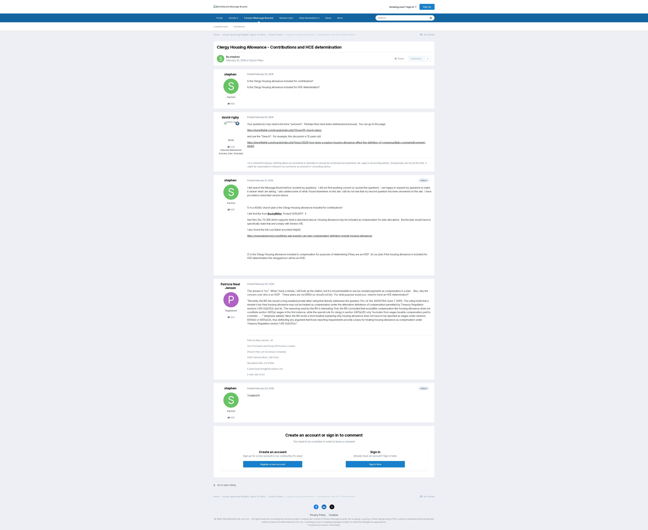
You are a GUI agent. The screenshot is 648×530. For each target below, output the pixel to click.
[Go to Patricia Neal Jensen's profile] (231, 299)
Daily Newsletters (308, 18)
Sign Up (427, 6)
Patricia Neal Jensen (230, 286)
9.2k (232, 146)
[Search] (431, 18)
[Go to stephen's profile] (220, 58)
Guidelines (239, 26)
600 (232, 103)
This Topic (417, 18)
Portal (220, 18)
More (340, 18)
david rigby (230, 117)
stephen (235, 56)
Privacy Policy (318, 514)
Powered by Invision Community (324, 525)
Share (400, 58)
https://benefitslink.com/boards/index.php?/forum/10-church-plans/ (284, 130)
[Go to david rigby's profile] (231, 129)
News (328, 18)
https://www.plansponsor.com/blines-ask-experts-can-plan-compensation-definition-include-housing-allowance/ (309, 235)
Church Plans (256, 60)
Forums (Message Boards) (258, 18)
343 (232, 317)
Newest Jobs (286, 18)
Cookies (333, 514)
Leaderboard (221, 26)
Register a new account (272, 464)
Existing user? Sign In (402, 7)
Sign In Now (375, 464)
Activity (233, 18)
